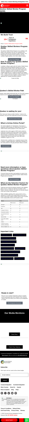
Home (2, 43)
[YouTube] (12, 393)
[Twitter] (9, 393)
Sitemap (22, 410)
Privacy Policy (15, 410)
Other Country (4, 387)
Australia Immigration (19, 384)
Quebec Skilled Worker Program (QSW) (13, 43)
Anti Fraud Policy (5, 410)
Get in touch (5, 355)
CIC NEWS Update (12, 415)
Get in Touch (9, 420)
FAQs (17, 389)
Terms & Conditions (6, 408)
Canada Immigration (6, 384)
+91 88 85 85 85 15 (22, 355)
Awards (19, 387)
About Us (12, 387)
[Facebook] (2, 393)
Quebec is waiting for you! (10, 111)
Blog (12, 389)
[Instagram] (5, 393)
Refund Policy (16, 408)
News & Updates (5, 389)
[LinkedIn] (15, 393)
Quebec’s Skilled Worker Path (12, 91)
